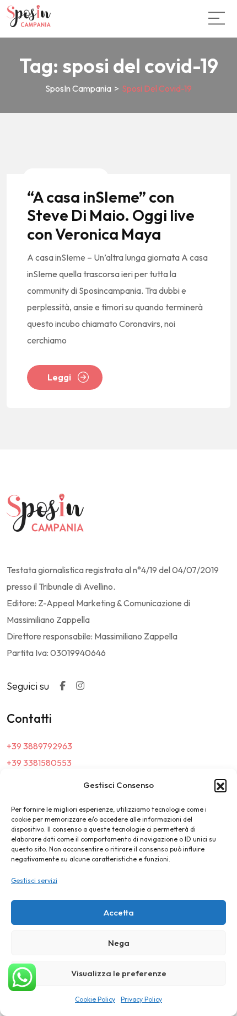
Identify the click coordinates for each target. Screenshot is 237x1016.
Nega (119, 943)
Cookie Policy (95, 999)
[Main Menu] (216, 18)
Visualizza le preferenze (118, 973)
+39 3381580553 (39, 762)
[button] (220, 785)
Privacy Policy (141, 999)
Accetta (119, 912)
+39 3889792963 (39, 746)
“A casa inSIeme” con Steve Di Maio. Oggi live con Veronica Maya (111, 216)
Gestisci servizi (34, 880)
